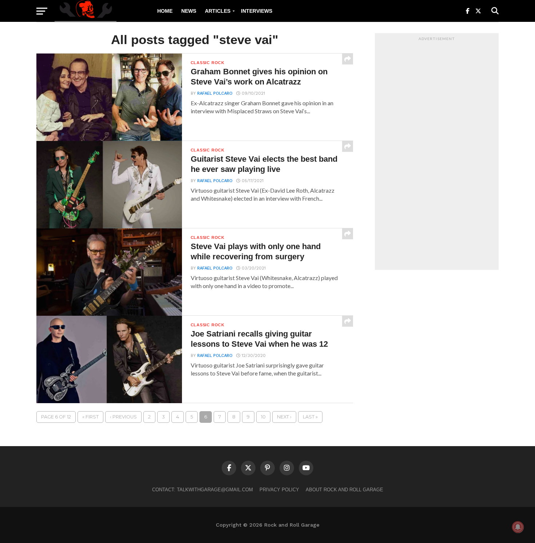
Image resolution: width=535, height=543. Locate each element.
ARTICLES (217, 11)
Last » (310, 417)
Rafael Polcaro (215, 93)
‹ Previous (123, 417)
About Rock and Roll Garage (344, 489)
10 (263, 417)
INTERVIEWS (256, 11)
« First (90, 417)
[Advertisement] (436, 153)
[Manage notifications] (518, 527)
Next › (284, 417)
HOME (165, 11)
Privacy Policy (279, 489)
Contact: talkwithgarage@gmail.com (202, 489)
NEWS (188, 11)
